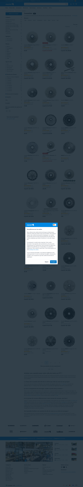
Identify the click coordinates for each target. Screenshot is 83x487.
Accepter (53, 261)
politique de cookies (34, 249)
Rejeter (47, 261)
